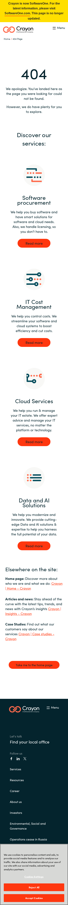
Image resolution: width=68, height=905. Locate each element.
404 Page (17, 38)
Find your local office (29, 742)
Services (15, 769)
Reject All (34, 887)
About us (16, 802)
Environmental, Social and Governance (28, 825)
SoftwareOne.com (17, 13)
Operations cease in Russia (28, 839)
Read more (34, 243)
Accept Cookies (34, 898)
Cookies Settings (33, 876)
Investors (16, 812)
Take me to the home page (34, 665)
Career (14, 791)
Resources (17, 780)
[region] (34, 874)
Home (7, 38)
